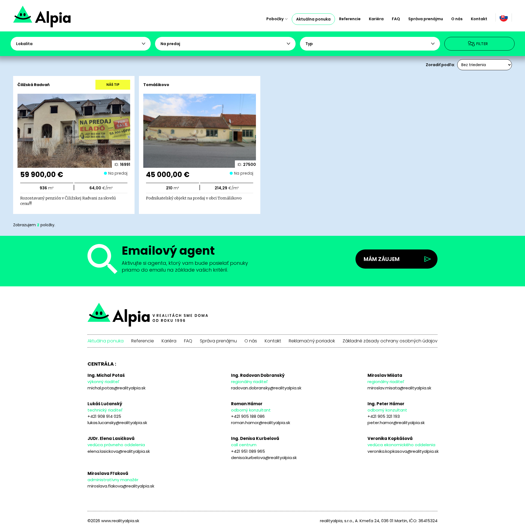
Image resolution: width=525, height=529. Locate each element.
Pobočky (275, 19)
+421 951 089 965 (248, 451)
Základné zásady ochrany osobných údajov (390, 341)
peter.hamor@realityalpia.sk (396, 422)
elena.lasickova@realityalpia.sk (119, 451)
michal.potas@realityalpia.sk (116, 388)
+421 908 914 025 (104, 416)
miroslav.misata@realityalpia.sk (399, 388)
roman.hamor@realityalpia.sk (260, 422)
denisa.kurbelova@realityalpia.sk (264, 457)
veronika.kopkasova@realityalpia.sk (403, 451)
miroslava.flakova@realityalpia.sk (121, 486)
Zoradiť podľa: (440, 64)
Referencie (350, 19)
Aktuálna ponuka (313, 19)
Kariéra (376, 19)
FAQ (396, 19)
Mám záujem (381, 259)
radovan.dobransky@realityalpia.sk (266, 388)
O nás (457, 19)
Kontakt (479, 19)
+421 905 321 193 (384, 416)
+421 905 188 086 (248, 416)
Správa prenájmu (425, 19)
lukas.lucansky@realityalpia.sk (117, 422)
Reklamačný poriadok (312, 341)
